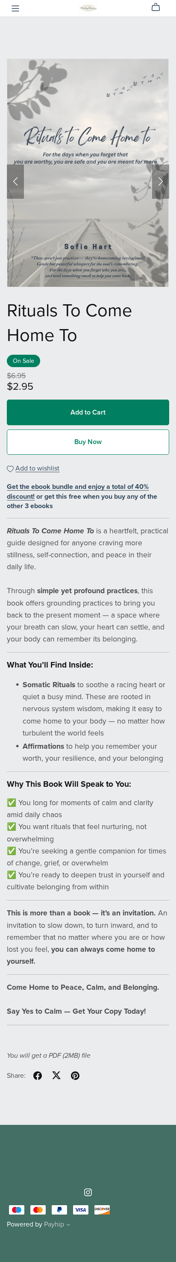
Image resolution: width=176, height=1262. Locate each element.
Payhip (54, 1224)
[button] (15, 182)
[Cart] (159, 7)
